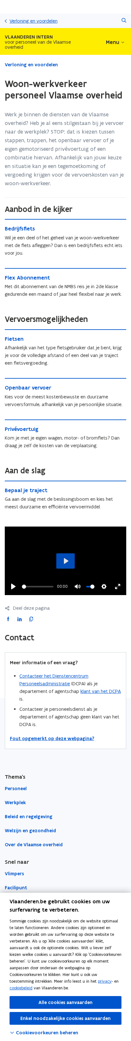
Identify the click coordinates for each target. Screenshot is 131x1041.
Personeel (16, 788)
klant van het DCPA (100, 691)
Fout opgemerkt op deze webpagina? (52, 738)
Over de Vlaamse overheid (34, 844)
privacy (105, 981)
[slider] (37, 587)
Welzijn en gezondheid (30, 830)
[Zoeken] (123, 20)
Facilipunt (16, 887)
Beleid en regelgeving (28, 816)
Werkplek (15, 802)
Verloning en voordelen (34, 21)
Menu (112, 42)
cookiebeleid (21, 988)
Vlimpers (14, 873)
